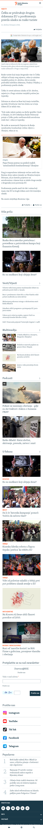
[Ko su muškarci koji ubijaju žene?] (21, 261)
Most (5, 510)
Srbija (5, 544)
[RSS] (23, 808)
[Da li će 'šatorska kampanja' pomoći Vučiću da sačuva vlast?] (21, 497)
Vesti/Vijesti (10, 283)
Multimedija (10, 330)
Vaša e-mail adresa (11, 677)
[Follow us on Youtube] (13, 808)
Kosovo (6, 479)
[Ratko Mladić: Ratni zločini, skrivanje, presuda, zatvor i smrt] (21, 427)
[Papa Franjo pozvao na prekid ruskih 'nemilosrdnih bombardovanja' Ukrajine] (21, 147)
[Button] (38, 29)
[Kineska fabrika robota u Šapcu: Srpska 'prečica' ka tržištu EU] (21, 530)
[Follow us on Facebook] (3, 808)
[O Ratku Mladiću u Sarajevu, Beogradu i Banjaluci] (9, 337)
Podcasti (7, 378)
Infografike (8, 612)
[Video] (9, 827)
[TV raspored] (27, 808)
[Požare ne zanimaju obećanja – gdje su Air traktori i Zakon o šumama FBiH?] (21, 392)
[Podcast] (21, 827)
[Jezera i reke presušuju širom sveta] (9, 368)
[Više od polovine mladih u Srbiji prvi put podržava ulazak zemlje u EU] (21, 564)
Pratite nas (35, 693)
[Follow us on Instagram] (18, 808)
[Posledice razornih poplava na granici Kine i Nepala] (9, 347)
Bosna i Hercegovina (12, 646)
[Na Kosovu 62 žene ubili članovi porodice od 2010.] (9, 357)
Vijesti (4, 9)
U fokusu (8, 451)
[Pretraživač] (34, 827)
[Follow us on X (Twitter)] (8, 808)
